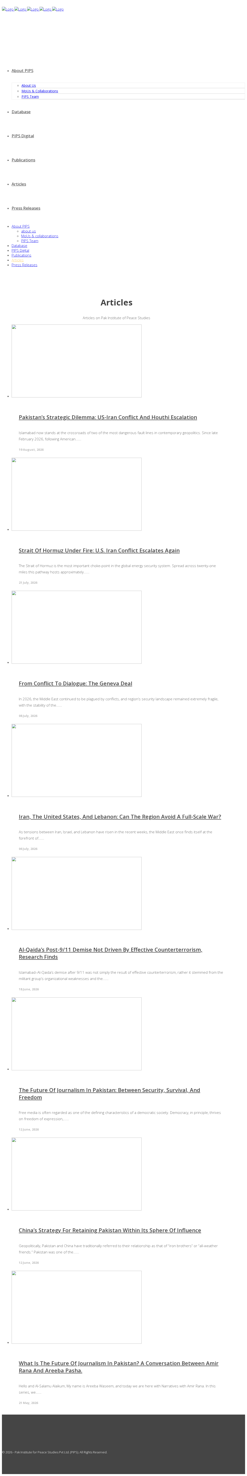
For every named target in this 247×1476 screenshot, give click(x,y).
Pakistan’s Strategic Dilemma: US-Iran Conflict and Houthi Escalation (108, 417)
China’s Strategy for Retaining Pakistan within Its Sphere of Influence (110, 1230)
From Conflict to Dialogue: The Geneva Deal (75, 683)
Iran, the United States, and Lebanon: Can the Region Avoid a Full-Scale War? (120, 816)
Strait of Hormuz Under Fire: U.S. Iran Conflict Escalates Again (99, 550)
